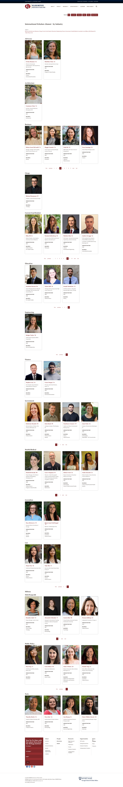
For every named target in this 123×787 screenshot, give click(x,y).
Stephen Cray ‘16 (30, 382)
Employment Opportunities (48, 751)
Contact (46, 743)
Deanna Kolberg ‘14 (87, 618)
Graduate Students (72, 749)
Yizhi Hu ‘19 (66, 147)
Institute (47, 741)
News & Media (90, 6)
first (46, 168)
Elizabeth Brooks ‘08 (31, 472)
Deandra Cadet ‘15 (31, 618)
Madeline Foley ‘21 (50, 61)
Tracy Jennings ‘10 (87, 147)
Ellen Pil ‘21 (29, 236)
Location (73, 15)
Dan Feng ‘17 (29, 666)
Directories (59, 741)
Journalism (80, 31)
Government (68, 31)
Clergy (40, 31)
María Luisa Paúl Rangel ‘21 (51, 523)
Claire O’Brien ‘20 (68, 666)
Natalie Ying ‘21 (86, 666)
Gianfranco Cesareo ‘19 (69, 424)
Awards (46, 748)
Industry (79, 15)
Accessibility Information (30, 782)
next (73, 168)
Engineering (59, 31)
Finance (63, 31)
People (58, 6)
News (93, 743)
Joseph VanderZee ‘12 (69, 286)
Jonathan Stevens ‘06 (32, 286)
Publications (70, 744)
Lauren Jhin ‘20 (67, 618)
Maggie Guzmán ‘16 (50, 147)
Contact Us (40, 780)
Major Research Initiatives (71, 742)
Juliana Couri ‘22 (68, 472)
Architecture (31, 31)
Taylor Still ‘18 (49, 286)
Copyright (27, 777)
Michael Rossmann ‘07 (32, 196)
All (68, 15)
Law (84, 31)
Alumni (58, 743)
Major (84, 15)
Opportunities (74, 6)
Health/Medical (75, 31)
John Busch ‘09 (49, 424)
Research (65, 6)
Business (37, 31)
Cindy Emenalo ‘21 (87, 472)
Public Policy (27, 32)
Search (96, 7)
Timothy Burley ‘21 (31, 717)
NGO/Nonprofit (92, 31)
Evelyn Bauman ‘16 (31, 61)
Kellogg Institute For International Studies (33, 779)
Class (89, 15)
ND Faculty (82, 741)
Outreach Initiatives (49, 745)
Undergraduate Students (71, 752)
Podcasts (94, 746)
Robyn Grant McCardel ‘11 (33, 147)
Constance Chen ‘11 (31, 106)
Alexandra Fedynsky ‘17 (51, 618)
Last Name (28, 751)
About (52, 6)
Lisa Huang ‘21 (67, 717)
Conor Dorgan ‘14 (50, 382)
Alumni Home (94, 15)
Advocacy (27, 31)
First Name (28, 746)
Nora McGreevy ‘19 (31, 523)
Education (54, 31)
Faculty (69, 747)
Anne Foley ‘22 (86, 424)
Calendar (82, 6)
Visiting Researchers (84, 743)
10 (71, 258)
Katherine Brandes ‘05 (32, 424)
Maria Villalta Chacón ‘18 (89, 717)
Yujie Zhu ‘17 (48, 565)
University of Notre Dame (37, 777)
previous (50, 168)
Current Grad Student (47, 31)
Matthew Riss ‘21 (68, 236)
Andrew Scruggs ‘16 (87, 236)
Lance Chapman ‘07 (50, 472)
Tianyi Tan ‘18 (30, 565)
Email (27, 756)
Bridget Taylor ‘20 (31, 335)
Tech (32, 32)
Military (86, 31)
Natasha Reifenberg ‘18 (51, 236)
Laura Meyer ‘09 (49, 666)
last (76, 168)
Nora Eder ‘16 (48, 717)
